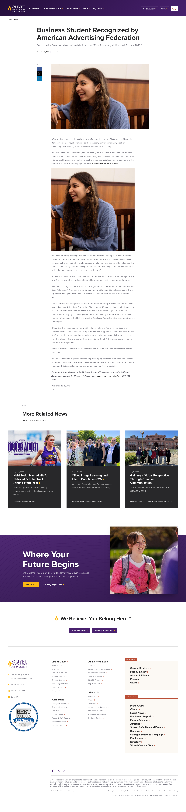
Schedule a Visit (78, 630)
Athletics (55, 669)
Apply (90, 666)
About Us (93, 692)
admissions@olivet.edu (108, 375)
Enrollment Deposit (141, 716)
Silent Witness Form (141, 795)
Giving (90, 700)
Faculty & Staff (138, 671)
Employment (137, 738)
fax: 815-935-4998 (18, 690)
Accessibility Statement (124, 791)
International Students (97, 673)
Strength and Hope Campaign (146, 734)
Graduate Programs (59, 707)
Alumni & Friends (139, 675)
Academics (55, 52)
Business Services (95, 718)
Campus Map (57, 691)
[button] (99, 9)
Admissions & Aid (98, 661)
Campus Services (58, 680)
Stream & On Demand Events (146, 727)
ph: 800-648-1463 (18, 684)
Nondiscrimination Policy (142, 791)
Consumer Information (97, 714)
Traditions (92, 704)
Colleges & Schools (59, 704)
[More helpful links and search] (174, 8)
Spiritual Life (57, 666)
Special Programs (58, 725)
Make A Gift (137, 705)
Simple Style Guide (156, 795)
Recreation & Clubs (59, 673)
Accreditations (57, 714)
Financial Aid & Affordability (99, 669)
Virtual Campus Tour (141, 745)
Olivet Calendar (58, 687)
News (16, 20)
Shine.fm (167, 795)
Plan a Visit (30, 584)
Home (10, 20)
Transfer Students (95, 676)
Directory (135, 742)
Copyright (111, 791)
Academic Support (59, 722)
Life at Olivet (59, 661)
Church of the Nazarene (97, 707)
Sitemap (175, 795)
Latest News (137, 713)
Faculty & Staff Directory (61, 718)
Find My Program (95, 680)
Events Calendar (139, 720)
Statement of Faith (95, 711)
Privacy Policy (173, 791)
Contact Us (15, 697)
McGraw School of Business (105, 163)
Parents (134, 679)
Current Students (139, 668)
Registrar (55, 711)
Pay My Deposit (94, 684)
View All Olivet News (34, 420)
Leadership (92, 696)
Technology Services (60, 684)
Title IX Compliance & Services (123, 795)
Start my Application (52, 584)
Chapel (134, 709)
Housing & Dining (58, 676)
